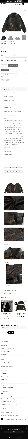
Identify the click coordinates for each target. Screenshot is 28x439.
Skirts (2, 360)
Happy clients (5, 385)
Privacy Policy (5, 376)
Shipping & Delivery (6, 396)
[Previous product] (5, 48)
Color (2, 55)
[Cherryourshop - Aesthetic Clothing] (7, 4)
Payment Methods (6, 401)
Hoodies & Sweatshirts (7, 348)
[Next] (24, 20)
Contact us (4, 374)
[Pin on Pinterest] (7, 80)
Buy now (5, 70)
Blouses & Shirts (5, 351)
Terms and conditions (7, 387)
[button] (17, 4)
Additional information (11, 290)
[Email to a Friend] (5, 80)
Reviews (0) (7, 294)
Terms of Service (14, 429)
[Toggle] (2, 89)
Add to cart (13, 66)
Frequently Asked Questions (9, 404)
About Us (3, 371)
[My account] (15, 4)
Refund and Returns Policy (8, 382)
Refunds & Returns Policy (8, 399)
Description (7, 89)
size (2, 60)
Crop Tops (4, 354)
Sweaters (3, 357)
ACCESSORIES (5, 362)
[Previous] (3, 20)
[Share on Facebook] (2, 80)
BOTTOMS (4, 346)
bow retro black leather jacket (21, 314)
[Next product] (2, 48)
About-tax (4, 379)
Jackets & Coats (9, 41)
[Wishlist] (20, 4)
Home (2, 41)
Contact (11, 435)
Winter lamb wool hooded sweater (7, 314)
